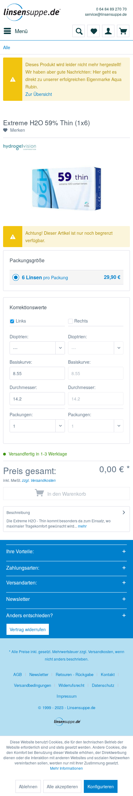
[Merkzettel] (93, 31)
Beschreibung (18, 512)
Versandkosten (100, 651)
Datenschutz (103, 685)
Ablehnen (28, 786)
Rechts (81, 321)
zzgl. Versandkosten (39, 480)
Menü (21, 31)
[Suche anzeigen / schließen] (78, 31)
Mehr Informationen (66, 768)
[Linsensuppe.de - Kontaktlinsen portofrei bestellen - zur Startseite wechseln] (33, 12)
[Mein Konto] (108, 31)
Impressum (67, 696)
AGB (17, 674)
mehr (82, 526)
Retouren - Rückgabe (74, 674)
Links (21, 321)
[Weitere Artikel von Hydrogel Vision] (19, 149)
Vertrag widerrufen (28, 629)
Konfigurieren (101, 786)
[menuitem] (15, 31)
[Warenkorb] (123, 31)
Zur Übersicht (38, 94)
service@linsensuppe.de (106, 14)
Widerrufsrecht (71, 685)
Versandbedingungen (32, 685)
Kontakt (108, 674)
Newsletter (38, 674)
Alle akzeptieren (62, 786)
